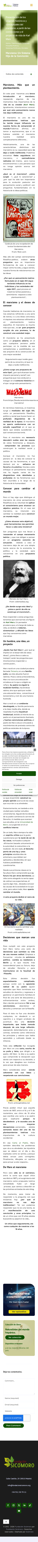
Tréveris (14, 671)
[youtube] (19, 1511)
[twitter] (19, 1505)
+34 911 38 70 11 (19, 1492)
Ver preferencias (19, 785)
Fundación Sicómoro (23, 1527)
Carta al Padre (20, 1143)
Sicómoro (29, 1532)
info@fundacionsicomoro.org (19, 1485)
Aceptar (19, 773)
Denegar (19, 779)
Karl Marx (29, 105)
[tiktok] (30, 1505)
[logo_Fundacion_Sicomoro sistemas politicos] (10, 4)
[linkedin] (24, 1505)
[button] (35, 750)
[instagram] (13, 1505)
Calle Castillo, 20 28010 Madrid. (19, 1478)
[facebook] (8, 1505)
